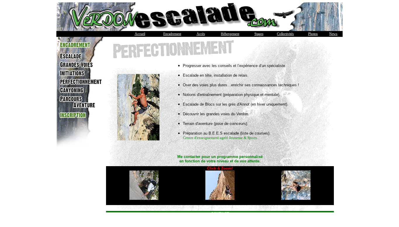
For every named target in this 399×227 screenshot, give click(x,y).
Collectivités (285, 34)
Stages (258, 34)
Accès (201, 34)
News (333, 34)
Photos (313, 34)
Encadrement (172, 34)
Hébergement (230, 34)
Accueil (140, 34)
